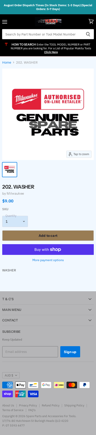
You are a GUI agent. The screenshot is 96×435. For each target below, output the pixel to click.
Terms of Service (12, 410)
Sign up (70, 352)
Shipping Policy (74, 405)
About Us (8, 405)
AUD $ (9, 375)
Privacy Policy (28, 405)
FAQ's (31, 410)
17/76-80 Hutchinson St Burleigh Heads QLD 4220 (35, 421)
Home (6, 62)
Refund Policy (50, 405)
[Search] (88, 34)
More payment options (48, 260)
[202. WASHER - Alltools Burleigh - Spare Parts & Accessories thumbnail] (9, 169)
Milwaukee (15, 193)
